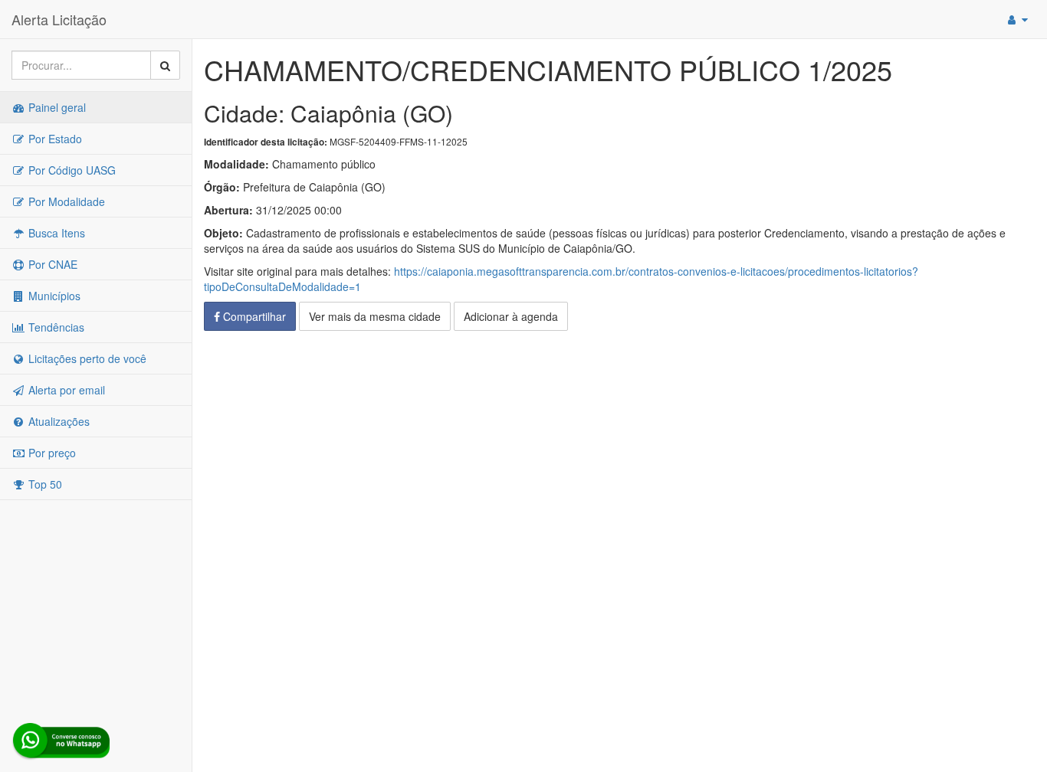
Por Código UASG (70, 170)
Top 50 (43, 484)
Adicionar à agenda (511, 316)
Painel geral (55, 107)
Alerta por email (65, 389)
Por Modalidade (65, 201)
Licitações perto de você (85, 358)
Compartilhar (253, 316)
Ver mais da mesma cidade (375, 316)
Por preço (50, 452)
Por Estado (53, 138)
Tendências (54, 327)
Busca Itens (55, 232)
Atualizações (57, 421)
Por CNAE (51, 264)
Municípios (52, 295)
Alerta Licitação (59, 19)
